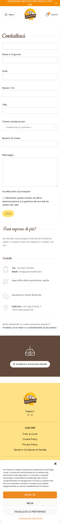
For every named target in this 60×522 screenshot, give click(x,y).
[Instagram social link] (32, 415)
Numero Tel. (8, 88)
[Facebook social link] (28, 415)
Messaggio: (8, 155)
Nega (30, 503)
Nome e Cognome (11, 54)
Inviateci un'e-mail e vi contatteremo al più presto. (30, 327)
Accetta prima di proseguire (16, 191)
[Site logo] (30, 14)
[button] (55, 463)
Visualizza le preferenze (30, 511)
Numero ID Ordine (11, 138)
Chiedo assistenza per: (14, 121)
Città (4, 104)
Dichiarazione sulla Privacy (31, 518)
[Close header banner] (56, 3)
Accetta (30, 494)
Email (4, 71)
